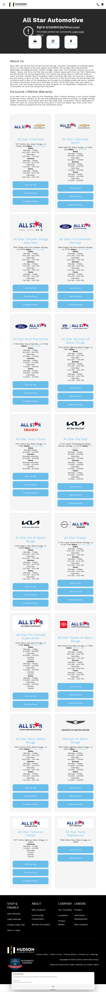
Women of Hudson (41, 924)
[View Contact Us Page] (98, 4)
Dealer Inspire (93, 965)
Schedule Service (30, 201)
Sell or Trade (13, 930)
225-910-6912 (80, 149)
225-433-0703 (84, 545)
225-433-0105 (79, 648)
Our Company (65, 910)
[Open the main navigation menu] (4, 4)
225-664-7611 (83, 249)
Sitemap (94, 954)
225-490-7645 (34, 346)
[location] (102, 4)
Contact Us (84, 954)
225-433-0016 (37, 548)
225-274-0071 (81, 349)
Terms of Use (56, 954)
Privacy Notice (70, 954)
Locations (63, 915)
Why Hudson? (39, 910)
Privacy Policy (42, 954)
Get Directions (30, 193)
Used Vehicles (14, 919)
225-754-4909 (39, 146)
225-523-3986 (38, 249)
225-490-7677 (36, 645)
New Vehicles (13, 913)
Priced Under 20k (16, 925)
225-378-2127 (82, 749)
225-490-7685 (36, 446)
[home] (18, 4)
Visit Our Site (30, 185)
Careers (78, 910)
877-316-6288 (37, 749)
